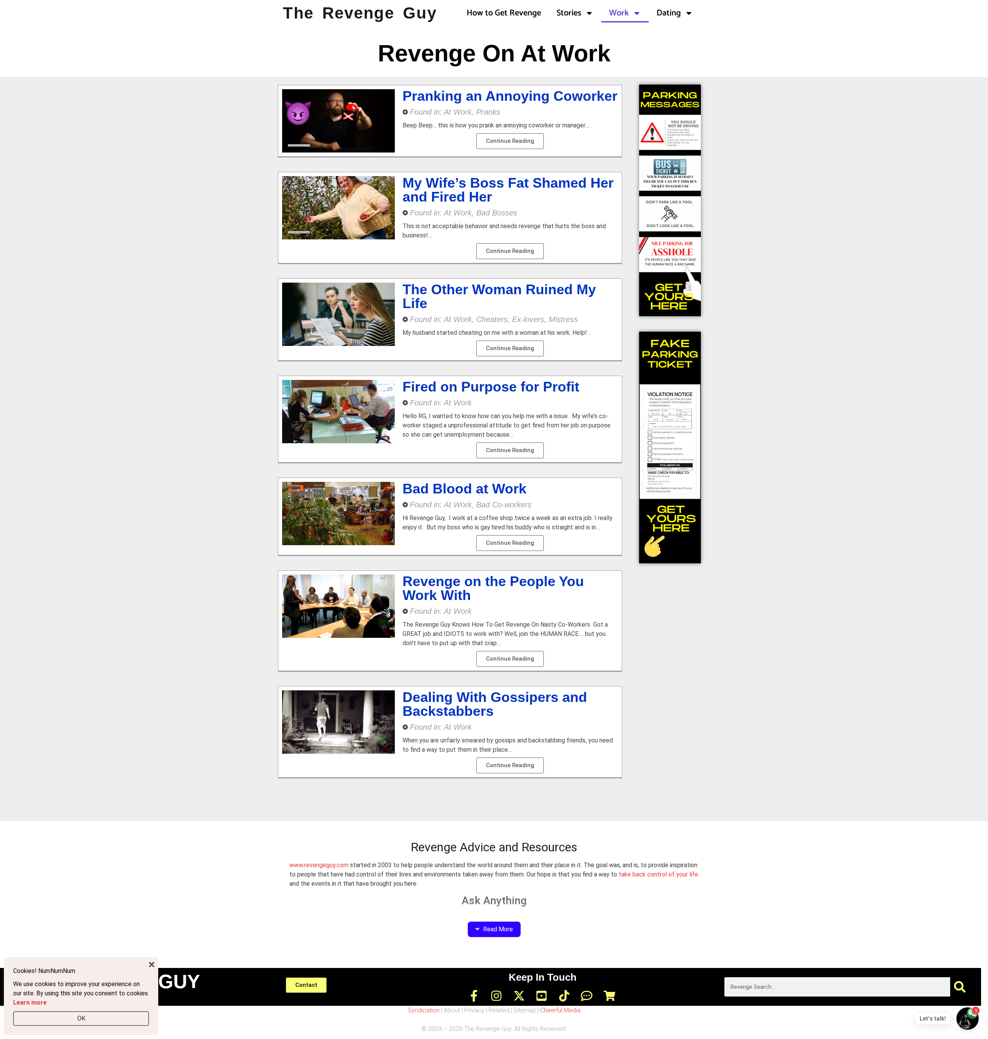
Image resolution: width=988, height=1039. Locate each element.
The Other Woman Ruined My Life (499, 296)
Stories (569, 13)
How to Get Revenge (504, 13)
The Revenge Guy (360, 13)
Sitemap (525, 1010)
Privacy (474, 1010)
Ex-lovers (528, 319)
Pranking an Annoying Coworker (510, 96)
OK (81, 1018)
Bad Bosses (496, 212)
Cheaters (492, 319)
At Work (458, 112)
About (452, 1010)
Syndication (424, 1010)
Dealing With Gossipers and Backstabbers (495, 704)
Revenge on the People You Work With (493, 588)
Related (499, 1010)
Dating (668, 13)
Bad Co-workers (503, 504)
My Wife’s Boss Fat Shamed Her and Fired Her (508, 190)
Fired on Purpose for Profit (491, 387)
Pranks (488, 112)
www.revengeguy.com (319, 865)
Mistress (563, 319)
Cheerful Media (560, 1010)
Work (619, 13)
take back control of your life (658, 874)
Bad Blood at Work (464, 489)
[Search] (959, 987)
